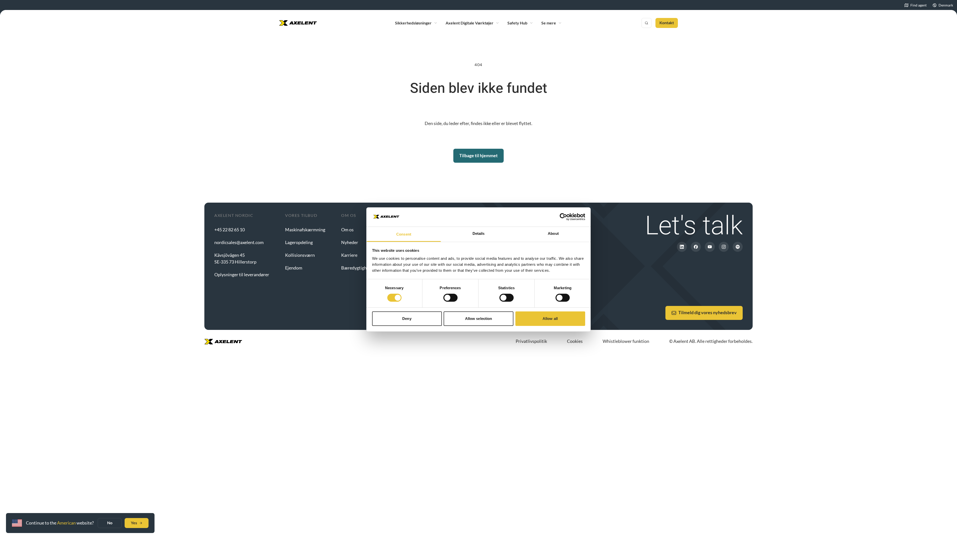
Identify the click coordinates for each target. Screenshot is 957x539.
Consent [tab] (403, 234)
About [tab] (553, 233)
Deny (406, 318)
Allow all (550, 318)
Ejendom (293, 267)
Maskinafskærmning (305, 229)
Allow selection (478, 318)
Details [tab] (479, 233)
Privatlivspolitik (531, 341)
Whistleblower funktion (626, 341)
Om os (347, 229)
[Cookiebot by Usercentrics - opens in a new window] (563, 217)
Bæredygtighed (356, 267)
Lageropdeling (299, 242)
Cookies (575, 341)
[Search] (646, 23)
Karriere (349, 255)
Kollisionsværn (300, 255)
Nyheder (349, 242)
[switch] (450, 298)
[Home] (298, 23)
